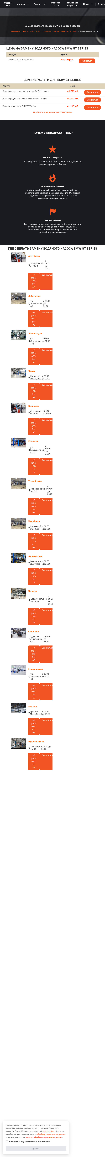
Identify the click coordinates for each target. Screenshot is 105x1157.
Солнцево (33, 441)
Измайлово (34, 521)
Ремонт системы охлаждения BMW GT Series (59, 31)
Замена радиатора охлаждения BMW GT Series (25, 98)
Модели (21, 4)
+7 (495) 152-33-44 (33, 466)
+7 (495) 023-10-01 (33, 506)
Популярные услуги (72, 4)
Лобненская (34, 296)
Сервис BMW (8, 4)
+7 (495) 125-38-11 (33, 576)
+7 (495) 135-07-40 (33, 281)
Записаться (86, 61)
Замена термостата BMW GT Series (19, 106)
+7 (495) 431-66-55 (33, 356)
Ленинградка (35, 333)
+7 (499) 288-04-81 (33, 616)
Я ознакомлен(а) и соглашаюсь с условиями (29, 1142)
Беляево (32, 591)
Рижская (32, 706)
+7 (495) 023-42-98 (33, 726)
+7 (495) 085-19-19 (33, 691)
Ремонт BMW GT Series (31, 31)
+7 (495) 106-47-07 (33, 541)
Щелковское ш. (36, 741)
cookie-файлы (48, 1131)
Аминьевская (35, 556)
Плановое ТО (55, 4)
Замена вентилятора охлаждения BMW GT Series (26, 91)
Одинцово (33, 631)
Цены (86, 4)
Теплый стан (35, 481)
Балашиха (33, 406)
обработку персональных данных (51, 1134)
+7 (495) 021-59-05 (33, 318)
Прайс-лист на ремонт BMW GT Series (52, 112)
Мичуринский (35, 669)
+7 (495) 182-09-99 (33, 391)
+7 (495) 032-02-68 (33, 761)
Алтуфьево (34, 256)
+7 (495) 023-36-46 (33, 654)
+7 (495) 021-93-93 (33, 426)
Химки (31, 371)
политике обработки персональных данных (44, 1137)
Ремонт (37, 4)
